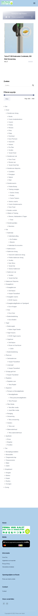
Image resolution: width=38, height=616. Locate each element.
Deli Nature (12, 290)
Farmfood (11, 136)
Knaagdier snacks (12, 297)
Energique (12, 174)
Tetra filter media (13, 407)
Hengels (8, 472)
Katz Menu (12, 263)
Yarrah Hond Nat (14, 165)
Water (7, 463)
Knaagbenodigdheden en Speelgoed (18, 303)
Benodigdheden (13, 394)
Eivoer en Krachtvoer (15, 345)
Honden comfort (12, 210)
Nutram (11, 144)
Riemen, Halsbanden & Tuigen (18, 216)
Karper (8, 478)
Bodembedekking (12, 316)
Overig (7, 487)
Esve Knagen (13, 306)
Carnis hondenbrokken (15, 119)
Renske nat (12, 162)
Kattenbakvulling (13, 236)
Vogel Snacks (11, 333)
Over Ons (4, 557)
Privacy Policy (6, 564)
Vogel (7, 323)
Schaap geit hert (11, 371)
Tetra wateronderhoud (15, 432)
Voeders (9, 423)
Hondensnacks (11, 183)
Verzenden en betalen (8, 567)
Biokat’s (12, 242)
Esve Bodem (12, 319)
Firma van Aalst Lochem (8, 579)
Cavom (11, 122)
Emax (9, 439)
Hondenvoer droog (12, 113)
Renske (11, 127)
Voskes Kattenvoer (14, 269)
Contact (4, 591)
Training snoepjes (14, 189)
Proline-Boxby (13, 186)
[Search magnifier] (33, 85)
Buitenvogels (11, 326)
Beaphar (9, 442)
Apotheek (9, 436)
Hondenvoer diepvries (13, 168)
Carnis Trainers (14, 198)
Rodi (10, 180)
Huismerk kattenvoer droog (17, 254)
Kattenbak (10, 233)
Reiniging (10, 413)
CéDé (11, 348)
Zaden (8, 466)
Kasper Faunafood (14, 293)
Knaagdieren (9, 284)
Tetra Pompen (13, 401)
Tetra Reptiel (12, 384)
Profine (11, 125)
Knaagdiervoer (11, 287)
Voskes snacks (13, 201)
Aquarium (9, 388)
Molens (8, 475)
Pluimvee (8, 355)
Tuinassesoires (10, 460)
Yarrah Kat (12, 266)
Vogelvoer (10, 339)
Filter (7, 99)
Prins (10, 130)
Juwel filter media (14, 410)
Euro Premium (13, 139)
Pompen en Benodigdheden (15, 391)
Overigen (8, 484)
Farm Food (12, 159)
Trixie (11, 219)
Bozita (10, 116)
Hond (7, 110)
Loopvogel (10, 365)
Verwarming (10, 416)
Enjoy (10, 133)
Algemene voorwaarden (8, 560)
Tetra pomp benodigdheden (18, 397)
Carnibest (11, 171)
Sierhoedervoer (11, 358)
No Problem (13, 239)
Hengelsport (8, 469)
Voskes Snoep (14, 192)
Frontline (9, 445)
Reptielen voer (11, 381)
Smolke (11, 150)
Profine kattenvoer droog (16, 257)
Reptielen (8, 378)
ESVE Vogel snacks (15, 336)
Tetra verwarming (14, 419)
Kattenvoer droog (12, 251)
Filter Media (10, 404)
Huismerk (11, 141)
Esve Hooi (12, 313)
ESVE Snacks (13, 300)
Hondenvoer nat (12, 156)
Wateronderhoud (12, 429)
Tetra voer (12, 426)
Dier (6, 106)
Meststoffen (9, 454)
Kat (7, 229)
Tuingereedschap (11, 457)
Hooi (8, 310)
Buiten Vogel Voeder (15, 329)
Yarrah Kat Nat (13, 278)
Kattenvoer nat (11, 272)
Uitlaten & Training (12, 213)
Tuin (6, 448)
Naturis (11, 177)
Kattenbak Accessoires (16, 245)
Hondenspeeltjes (12, 223)
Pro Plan (11, 147)
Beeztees (11, 226)
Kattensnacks (11, 248)
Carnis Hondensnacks (15, 204)
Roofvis (8, 481)
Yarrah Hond (12, 153)
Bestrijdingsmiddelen (12, 452)
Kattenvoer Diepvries (12, 281)
